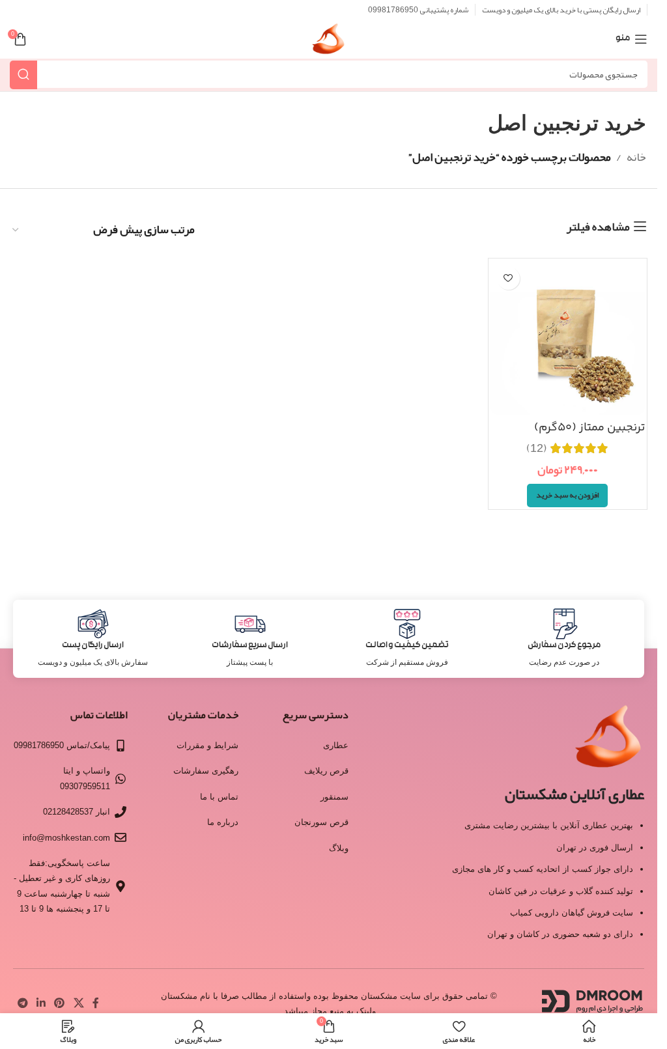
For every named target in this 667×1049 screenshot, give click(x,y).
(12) (536, 448)
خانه (636, 157)
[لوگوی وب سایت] (328, 43)
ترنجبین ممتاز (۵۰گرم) (589, 428)
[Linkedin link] (41, 1003)
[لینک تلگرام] (22, 1003)
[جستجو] (23, 75)
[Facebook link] (96, 1003)
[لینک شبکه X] (78, 1003)
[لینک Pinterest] (59, 1003)
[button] (567, 495)
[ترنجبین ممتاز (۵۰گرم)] (568, 337)
